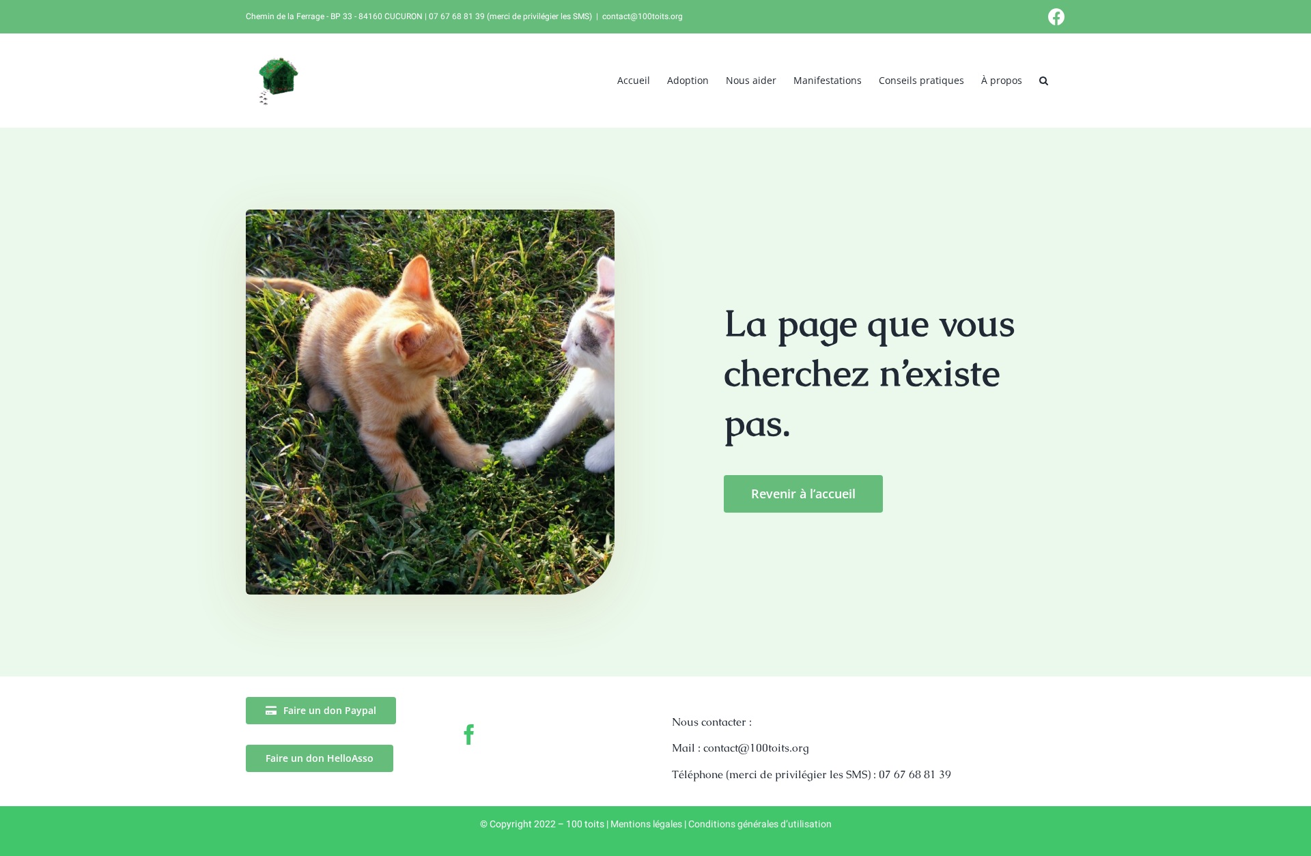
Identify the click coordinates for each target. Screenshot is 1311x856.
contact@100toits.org (642, 16)
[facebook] (469, 734)
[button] (1043, 80)
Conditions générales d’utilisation (760, 824)
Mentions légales (646, 824)
